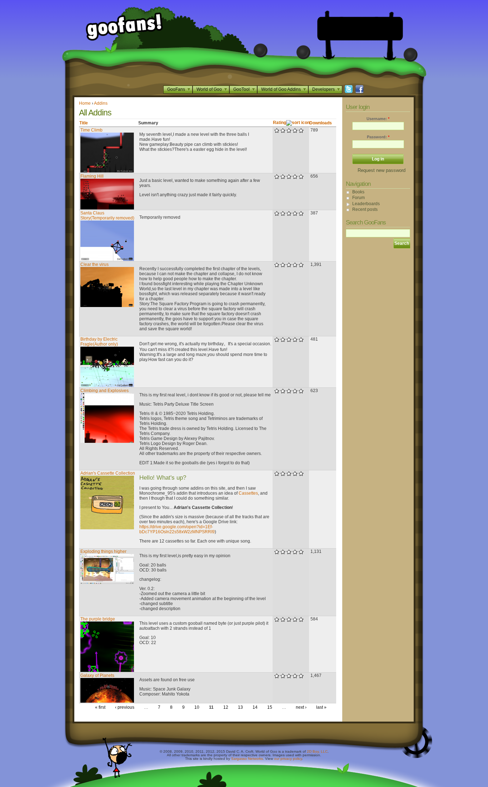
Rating (279, 122)
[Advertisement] (360, 28)
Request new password (381, 170)
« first (100, 707)
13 (240, 707)
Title (83, 122)
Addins (101, 103)
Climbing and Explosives (104, 390)
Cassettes (248, 493)
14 (255, 707)
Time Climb (91, 130)
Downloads (320, 122)
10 (196, 707)
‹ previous (124, 707)
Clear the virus (94, 264)
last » (321, 707)
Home (85, 103)
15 (269, 707)
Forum (358, 197)
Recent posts (365, 209)
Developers (323, 89)
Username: (378, 119)
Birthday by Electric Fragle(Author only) (99, 342)
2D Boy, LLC (317, 751)
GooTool (241, 89)
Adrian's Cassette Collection (107, 473)
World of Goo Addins (281, 89)
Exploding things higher (103, 551)
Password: (378, 137)
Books (358, 191)
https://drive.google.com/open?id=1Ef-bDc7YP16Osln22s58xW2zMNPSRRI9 (177, 529)
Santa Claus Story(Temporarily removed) (107, 216)
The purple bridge (97, 619)
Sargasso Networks (247, 759)
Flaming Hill (92, 176)
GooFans (176, 89)
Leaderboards (366, 203)
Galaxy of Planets (97, 675)
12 (225, 707)
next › (301, 707)
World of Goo (209, 89)
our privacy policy (288, 759)
